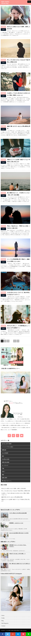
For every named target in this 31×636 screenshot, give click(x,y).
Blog (3, 620)
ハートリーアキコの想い (7, 446)
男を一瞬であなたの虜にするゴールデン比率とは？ (19, 563)
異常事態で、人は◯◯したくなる (16, 523)
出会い (3, 471)
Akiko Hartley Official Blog (13, 630)
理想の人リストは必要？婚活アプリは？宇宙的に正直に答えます (18, 160)
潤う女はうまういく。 (7, 480)
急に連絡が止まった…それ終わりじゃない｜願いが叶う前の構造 (18, 194)
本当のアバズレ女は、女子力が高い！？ (17, 553)
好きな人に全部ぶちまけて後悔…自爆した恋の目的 (18, 27)
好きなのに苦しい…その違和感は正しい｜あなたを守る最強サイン (18, 326)
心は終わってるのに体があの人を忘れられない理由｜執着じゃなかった (18, 94)
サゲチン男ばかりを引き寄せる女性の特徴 (18, 513)
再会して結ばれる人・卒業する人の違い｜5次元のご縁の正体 (18, 227)
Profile (3, 618)
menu (29, 1)
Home (3, 615)
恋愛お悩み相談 (5, 462)
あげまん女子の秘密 (6, 443)
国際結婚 (4, 450)
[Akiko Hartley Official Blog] (7, 2)
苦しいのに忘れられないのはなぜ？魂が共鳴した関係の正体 (18, 61)
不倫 (3, 468)
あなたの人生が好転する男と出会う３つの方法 (18, 533)
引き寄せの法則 (5, 459)
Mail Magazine (5, 623)
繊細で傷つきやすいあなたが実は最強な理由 (18, 127)
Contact (3, 625)
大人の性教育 (5, 453)
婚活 (3, 456)
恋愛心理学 (4, 477)
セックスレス (5, 465)
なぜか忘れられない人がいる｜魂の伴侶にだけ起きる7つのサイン (18, 293)
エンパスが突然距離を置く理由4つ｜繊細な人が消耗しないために (18, 260)
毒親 (3, 474)
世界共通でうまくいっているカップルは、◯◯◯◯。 (18, 545)
